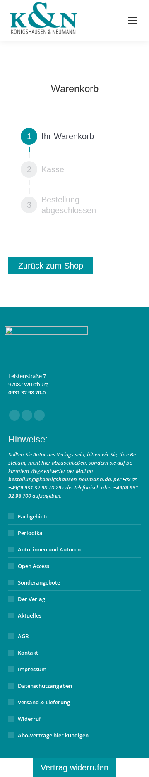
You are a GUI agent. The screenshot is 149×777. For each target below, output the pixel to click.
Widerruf (29, 718)
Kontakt (28, 652)
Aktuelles (29, 615)
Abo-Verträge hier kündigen (53, 735)
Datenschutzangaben (45, 685)
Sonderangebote (39, 582)
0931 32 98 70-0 (27, 392)
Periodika (30, 533)
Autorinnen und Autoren (49, 549)
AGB (23, 636)
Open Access (33, 566)
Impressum (32, 669)
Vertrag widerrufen (74, 767)
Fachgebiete (33, 516)
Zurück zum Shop (50, 265)
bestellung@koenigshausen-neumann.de (59, 479)
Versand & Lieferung (44, 702)
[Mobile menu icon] (132, 20)
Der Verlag (31, 599)
